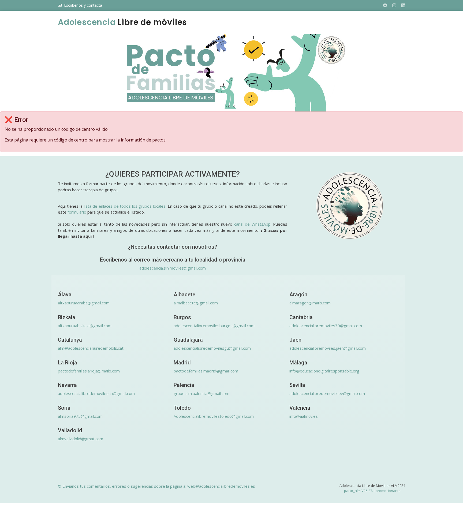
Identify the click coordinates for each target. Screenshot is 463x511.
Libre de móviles (122, 22)
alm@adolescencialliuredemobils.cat (91, 348)
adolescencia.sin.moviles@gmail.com (172, 268)
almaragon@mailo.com (310, 302)
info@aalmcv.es (303, 416)
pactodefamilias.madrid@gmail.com (206, 371)
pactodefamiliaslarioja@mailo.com (89, 371)
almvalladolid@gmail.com (80, 438)
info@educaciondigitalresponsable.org (324, 371)
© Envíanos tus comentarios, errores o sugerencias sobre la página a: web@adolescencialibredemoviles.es (156, 486)
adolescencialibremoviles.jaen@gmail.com (327, 348)
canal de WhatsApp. (252, 224)
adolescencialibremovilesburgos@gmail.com (214, 325)
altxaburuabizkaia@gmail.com (84, 325)
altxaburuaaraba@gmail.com (84, 302)
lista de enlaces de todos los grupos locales (125, 206)
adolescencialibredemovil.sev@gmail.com (327, 393)
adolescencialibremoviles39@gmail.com (325, 325)
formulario (77, 212)
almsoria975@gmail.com (80, 416)
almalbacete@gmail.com (196, 302)
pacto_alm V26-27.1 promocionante (372, 490)
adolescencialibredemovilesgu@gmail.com (212, 348)
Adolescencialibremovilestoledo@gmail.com (214, 416)
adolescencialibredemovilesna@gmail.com (96, 393)
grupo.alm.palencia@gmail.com (201, 393)
